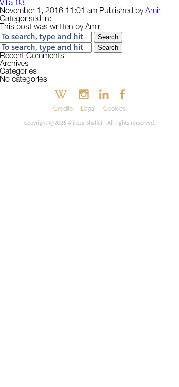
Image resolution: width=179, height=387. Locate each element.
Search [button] (108, 37)
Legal (88, 109)
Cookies (114, 109)
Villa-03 (12, 4)
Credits (63, 109)
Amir (153, 12)
